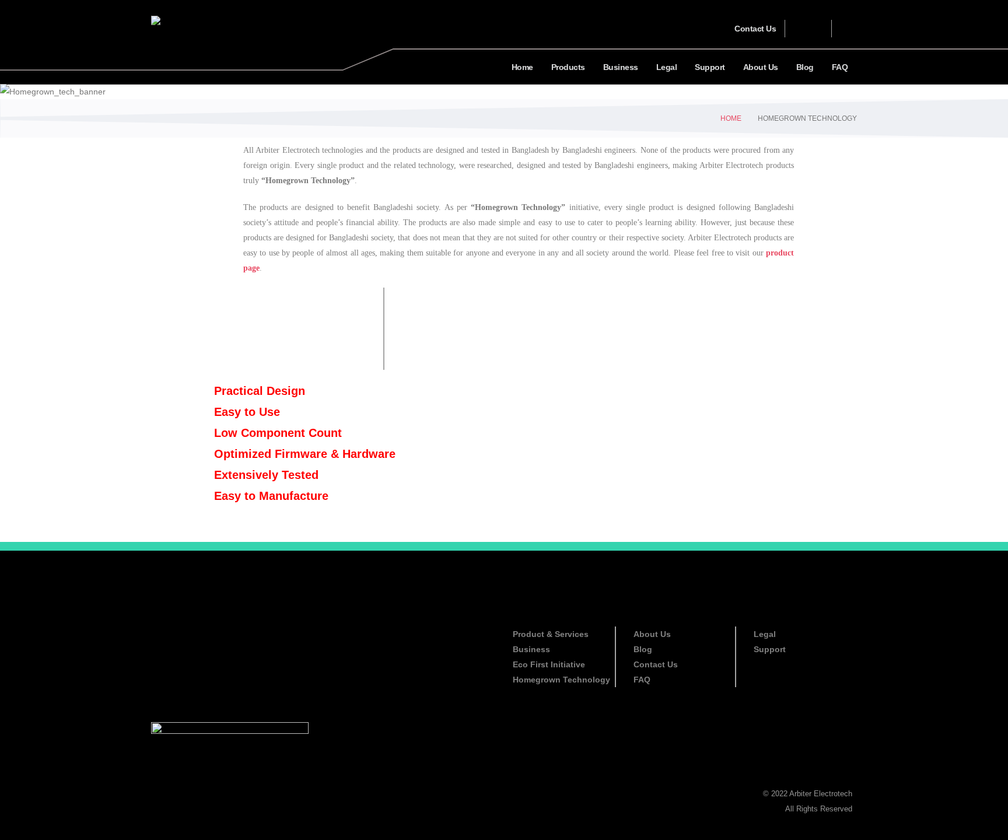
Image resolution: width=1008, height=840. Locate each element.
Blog (805, 67)
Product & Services (551, 634)
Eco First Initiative (549, 664)
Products (568, 67)
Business (620, 67)
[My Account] (813, 28)
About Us (760, 67)
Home (522, 67)
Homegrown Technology (561, 679)
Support (710, 67)
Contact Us (755, 28)
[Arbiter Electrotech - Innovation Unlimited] (187, 20)
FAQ (840, 67)
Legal (666, 67)
